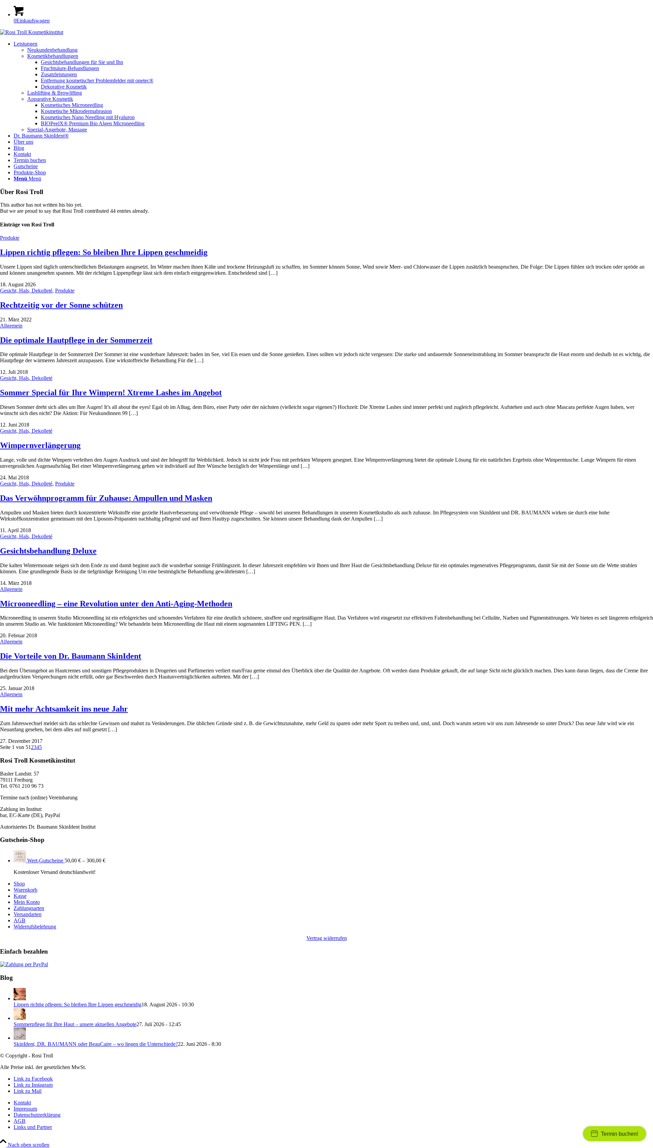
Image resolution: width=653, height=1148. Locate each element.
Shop (19, 884)
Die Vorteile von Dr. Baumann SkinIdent (70, 656)
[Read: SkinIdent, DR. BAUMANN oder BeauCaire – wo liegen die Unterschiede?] (20, 1038)
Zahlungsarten (29, 908)
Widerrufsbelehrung (35, 926)
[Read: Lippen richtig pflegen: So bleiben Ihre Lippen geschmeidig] (20, 998)
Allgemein (11, 326)
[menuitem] (333, 87)
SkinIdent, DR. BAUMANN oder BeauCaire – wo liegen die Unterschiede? (96, 1044)
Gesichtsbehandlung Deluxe (48, 550)
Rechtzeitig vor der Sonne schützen (61, 305)
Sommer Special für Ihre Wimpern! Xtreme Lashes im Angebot (111, 392)
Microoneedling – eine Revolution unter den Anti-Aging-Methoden (116, 603)
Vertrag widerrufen (326, 938)
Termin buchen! (619, 1134)
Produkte (9, 238)
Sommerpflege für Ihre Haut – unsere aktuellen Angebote (75, 1024)
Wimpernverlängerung (40, 445)
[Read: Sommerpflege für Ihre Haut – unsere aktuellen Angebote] (20, 1018)
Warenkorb (25, 890)
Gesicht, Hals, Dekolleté (26, 290)
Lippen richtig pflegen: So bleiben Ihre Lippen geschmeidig (103, 252)
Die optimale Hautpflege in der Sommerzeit (76, 340)
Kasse (20, 896)
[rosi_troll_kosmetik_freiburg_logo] (31, 32)
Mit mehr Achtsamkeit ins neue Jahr (64, 708)
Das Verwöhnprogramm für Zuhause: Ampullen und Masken (106, 498)
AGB (20, 920)
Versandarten (27, 914)
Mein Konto (27, 902)
